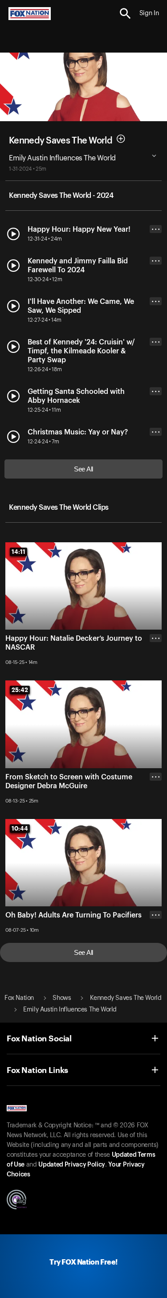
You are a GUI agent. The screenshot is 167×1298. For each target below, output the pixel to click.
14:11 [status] (18, 551)
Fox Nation (19, 998)
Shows (62, 998)
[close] (156, 674)
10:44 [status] (20, 828)
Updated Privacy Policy (71, 1165)
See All (83, 469)
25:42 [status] (20, 689)
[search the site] (125, 13)
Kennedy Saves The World (60, 140)
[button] (125, 13)
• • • (156, 229)
